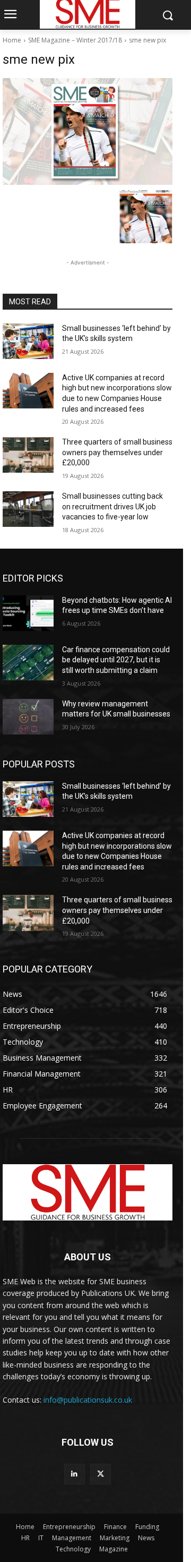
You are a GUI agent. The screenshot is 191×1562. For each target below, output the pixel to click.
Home (12, 40)
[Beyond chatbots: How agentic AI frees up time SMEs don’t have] (28, 613)
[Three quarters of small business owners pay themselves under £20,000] (28, 455)
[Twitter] (100, 1474)
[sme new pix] (87, 131)
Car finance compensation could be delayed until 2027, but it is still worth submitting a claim (116, 660)
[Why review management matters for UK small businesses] (28, 717)
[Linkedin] (74, 1474)
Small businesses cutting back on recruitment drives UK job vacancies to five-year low (112, 506)
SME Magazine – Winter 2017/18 (75, 40)
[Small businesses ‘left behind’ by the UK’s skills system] (28, 341)
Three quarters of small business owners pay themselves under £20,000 (117, 452)
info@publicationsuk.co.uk (88, 1400)
